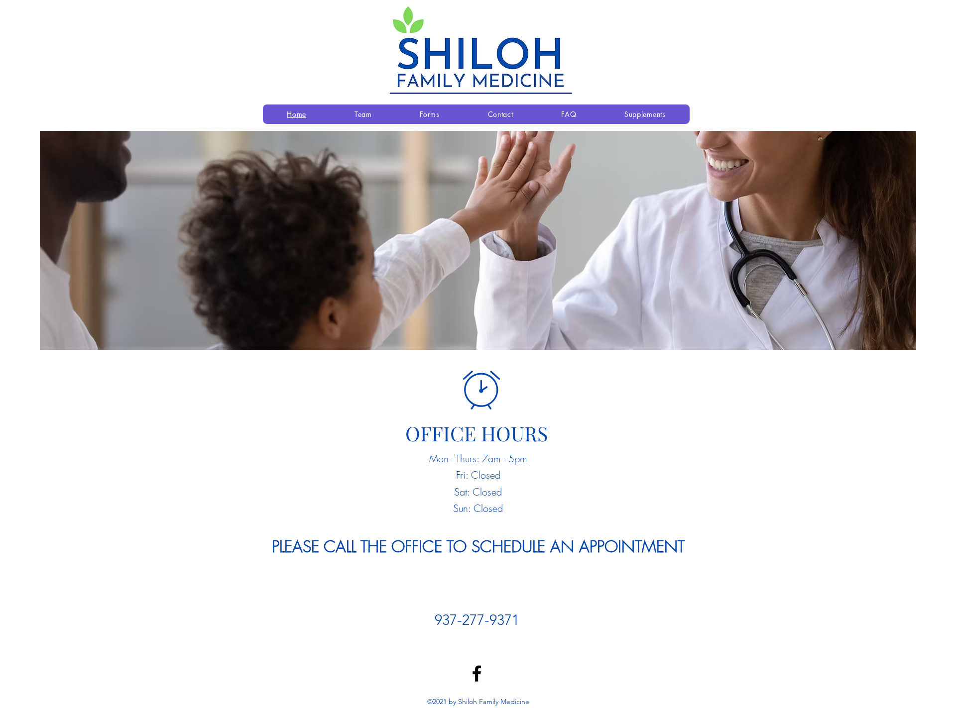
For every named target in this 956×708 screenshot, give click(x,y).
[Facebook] (476, 673)
